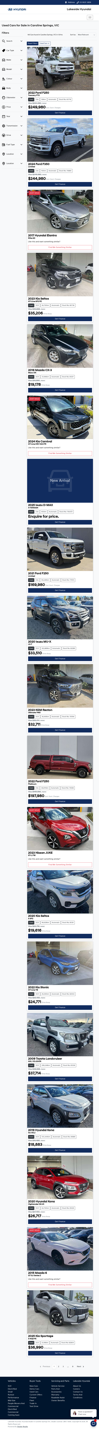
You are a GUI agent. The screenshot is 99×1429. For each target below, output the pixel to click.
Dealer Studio (22, 1427)
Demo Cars (34, 1389)
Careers (76, 1389)
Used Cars (34, 1392)
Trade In (33, 1403)
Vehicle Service (57, 1386)
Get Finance (60, 113)
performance (13, 1398)
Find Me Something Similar (60, 247)
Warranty (55, 1395)
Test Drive (34, 1406)
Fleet (32, 1401)
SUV (9, 1386)
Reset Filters (32, 43)
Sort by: (73, 35)
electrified (12, 1389)
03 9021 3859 (85, 2)
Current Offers (36, 1395)
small (10, 1392)
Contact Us (78, 1392)
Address (71, 2)
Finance (33, 1398)
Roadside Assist (58, 1398)
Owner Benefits (58, 1401)
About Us (77, 1386)
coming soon (13, 1415)
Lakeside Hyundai (79, 9)
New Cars (34, 1386)
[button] (90, 17)
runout (11, 1395)
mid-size (11, 1401)
